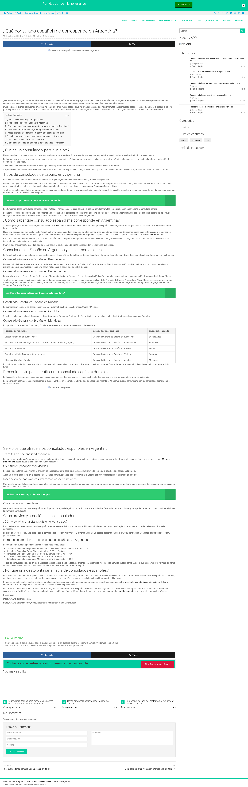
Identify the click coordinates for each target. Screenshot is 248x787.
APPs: (59, 13)
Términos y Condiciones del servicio (29, 13)
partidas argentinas (127, 591)
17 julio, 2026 (196, 98)
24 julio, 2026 (196, 86)
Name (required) (14, 732)
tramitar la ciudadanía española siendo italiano (146, 582)
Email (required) (14, 739)
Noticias (38, 36)
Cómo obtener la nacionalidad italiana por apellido (88, 702)
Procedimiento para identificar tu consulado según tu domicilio (35, 133)
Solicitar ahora (184, 4)
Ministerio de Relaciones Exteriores (147, 234)
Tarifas (9, 13)
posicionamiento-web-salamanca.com (32, 784)
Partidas (133, 20)
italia (207, 140)
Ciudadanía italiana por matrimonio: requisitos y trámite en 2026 (150, 702)
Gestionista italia (9, 782)
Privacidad (14, 784)
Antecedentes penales (168, 20)
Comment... (97, 732)
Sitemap (6, 784)
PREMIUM (239, 20)
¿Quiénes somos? (212, 20)
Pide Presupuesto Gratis (157, 664)
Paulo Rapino (14, 638)
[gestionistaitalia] (18, 20)
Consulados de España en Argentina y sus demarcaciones (33, 129)
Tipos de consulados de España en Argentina (27, 123)
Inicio (124, 20)
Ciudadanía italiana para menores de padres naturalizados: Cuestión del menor (30, 702)
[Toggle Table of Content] (66, 116)
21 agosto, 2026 (197, 64)
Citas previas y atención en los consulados (26, 139)
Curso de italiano (187, 20)
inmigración (196, 140)
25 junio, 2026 (197, 110)
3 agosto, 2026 (197, 75)
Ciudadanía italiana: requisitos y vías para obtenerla (210, 95)
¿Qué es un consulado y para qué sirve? (25, 119)
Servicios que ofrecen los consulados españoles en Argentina (34, 136)
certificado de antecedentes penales (63, 225)
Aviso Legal (50, 13)
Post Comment (18, 752)
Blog (200, 20)
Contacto (227, 20)
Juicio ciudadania (148, 20)
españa (183, 140)
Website (10, 745)
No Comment (49, 36)
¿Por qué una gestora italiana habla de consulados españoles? (35, 143)
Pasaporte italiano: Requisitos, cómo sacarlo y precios (211, 107)
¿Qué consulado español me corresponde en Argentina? (60, 31)
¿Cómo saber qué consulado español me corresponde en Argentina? (38, 126)
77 (244, 101)
